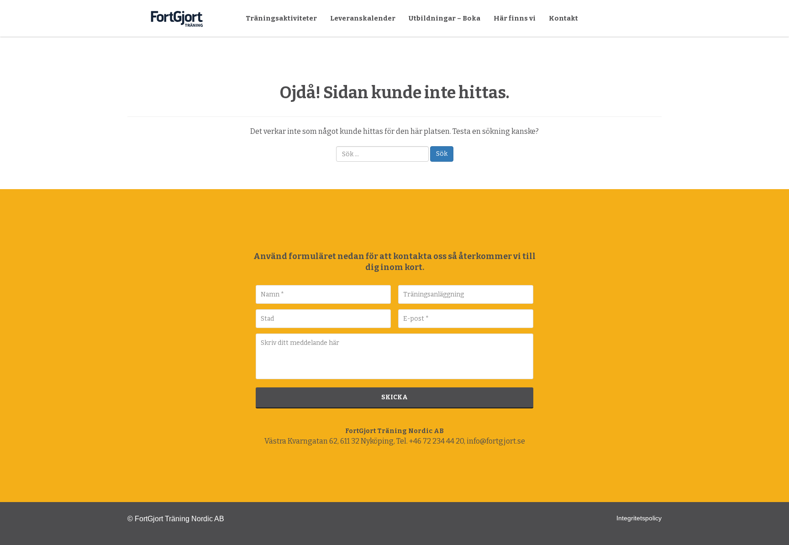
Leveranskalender (362, 18)
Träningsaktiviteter (281, 18)
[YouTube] (413, 471)
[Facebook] (375, 471)
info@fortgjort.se (496, 441)
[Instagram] (394, 471)
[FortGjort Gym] (138, 18)
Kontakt (563, 18)
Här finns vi (515, 18)
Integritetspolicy (639, 518)
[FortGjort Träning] (394, 226)
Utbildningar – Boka (444, 18)
